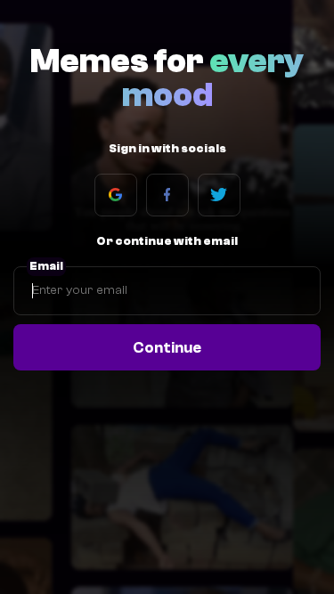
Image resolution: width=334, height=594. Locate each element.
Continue (167, 347)
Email (46, 266)
